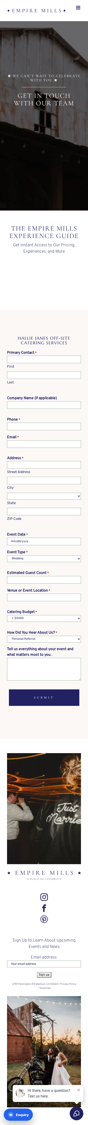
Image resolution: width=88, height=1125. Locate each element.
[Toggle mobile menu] (78, 18)
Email (13, 442)
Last (10, 387)
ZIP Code (14, 524)
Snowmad (44, 993)
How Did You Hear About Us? (32, 637)
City (10, 493)
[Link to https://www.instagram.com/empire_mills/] (44, 902)
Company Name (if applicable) (32, 403)
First (10, 372)
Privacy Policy (68, 989)
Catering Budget (22, 617)
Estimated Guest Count (28, 578)
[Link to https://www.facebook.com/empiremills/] (44, 913)
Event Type (17, 557)
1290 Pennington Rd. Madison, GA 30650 (35, 989)
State (11, 508)
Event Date (17, 539)
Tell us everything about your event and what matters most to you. (40, 657)
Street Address (18, 477)
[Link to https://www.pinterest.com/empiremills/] (44, 924)
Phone (13, 424)
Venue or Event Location (28, 595)
